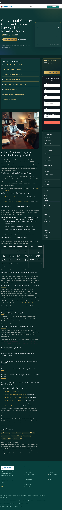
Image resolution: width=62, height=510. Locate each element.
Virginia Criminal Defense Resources (11, 104)
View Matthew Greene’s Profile (8, 310)
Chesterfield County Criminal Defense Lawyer (16, 397)
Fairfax (45, 193)
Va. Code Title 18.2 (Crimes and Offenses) (15, 197)
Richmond (46, 209)
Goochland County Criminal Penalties (11, 79)
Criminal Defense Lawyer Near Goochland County (14, 94)
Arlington (46, 203)
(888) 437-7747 (49, 63)
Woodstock (46, 230)
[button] (31, 6)
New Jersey (46, 219)
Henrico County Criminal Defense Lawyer (15, 394)
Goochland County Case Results (10, 89)
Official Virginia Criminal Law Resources (12, 69)
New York (46, 225)
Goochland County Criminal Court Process (12, 74)
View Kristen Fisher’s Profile (28, 303)
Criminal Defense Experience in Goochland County (14, 84)
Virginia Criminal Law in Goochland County (12, 64)
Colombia (46, 235)
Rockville (46, 214)
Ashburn (45, 198)
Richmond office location (11, 405)
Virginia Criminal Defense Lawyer (13, 392)
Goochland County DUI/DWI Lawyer (14, 400)
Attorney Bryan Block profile (12, 403)
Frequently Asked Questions (9, 99)
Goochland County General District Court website (17, 201)
